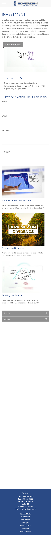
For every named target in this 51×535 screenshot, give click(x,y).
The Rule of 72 (13, 78)
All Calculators (25, 531)
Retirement (25, 517)
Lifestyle (25, 522)
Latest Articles (25, 525)
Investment (25, 519)
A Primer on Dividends (13, 248)
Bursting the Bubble (12, 295)
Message (5, 130)
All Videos (25, 528)
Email (4, 115)
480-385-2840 (28, 496)
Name (4, 101)
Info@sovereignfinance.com (25, 509)
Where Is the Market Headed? (17, 200)
